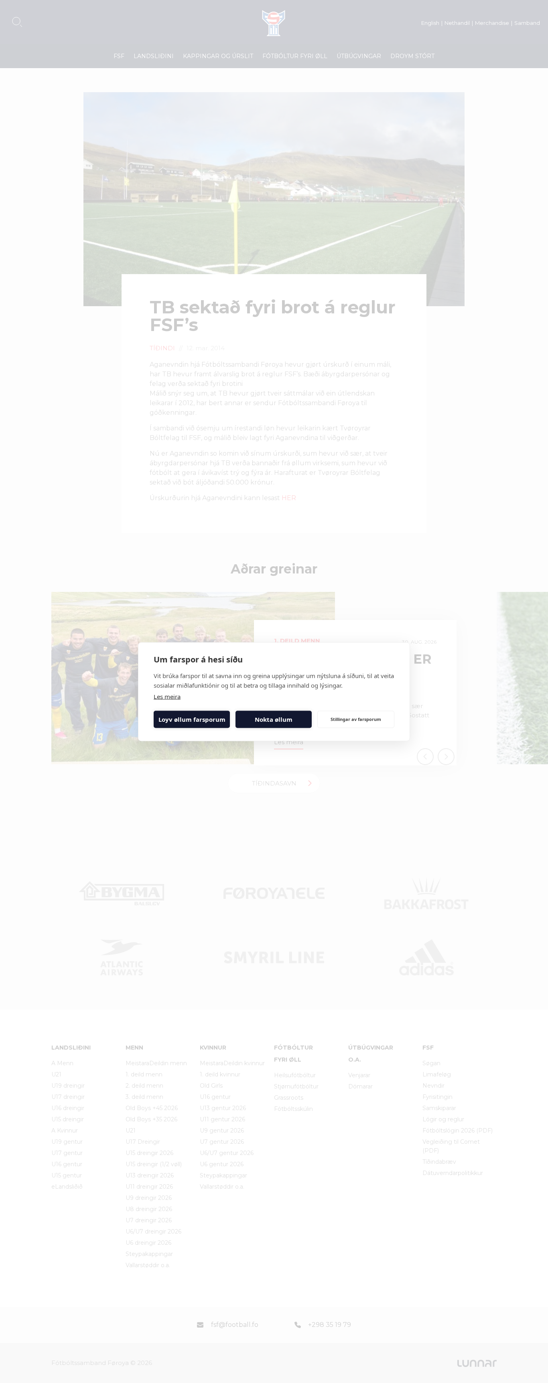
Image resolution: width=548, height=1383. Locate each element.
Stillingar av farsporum (356, 719)
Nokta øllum (273, 719)
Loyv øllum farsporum (191, 719)
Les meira (167, 696)
